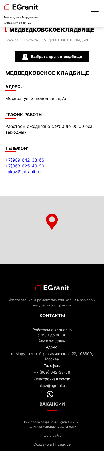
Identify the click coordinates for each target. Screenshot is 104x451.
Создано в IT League (52, 444)
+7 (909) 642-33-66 (52, 372)
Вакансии (52, 404)
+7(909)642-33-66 (24, 160)
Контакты (31, 40)
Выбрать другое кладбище (56, 56)
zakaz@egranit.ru (23, 171)
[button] (52, 222)
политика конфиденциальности (52, 426)
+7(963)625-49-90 (24, 165)
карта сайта (52, 435)
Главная (11, 40)
